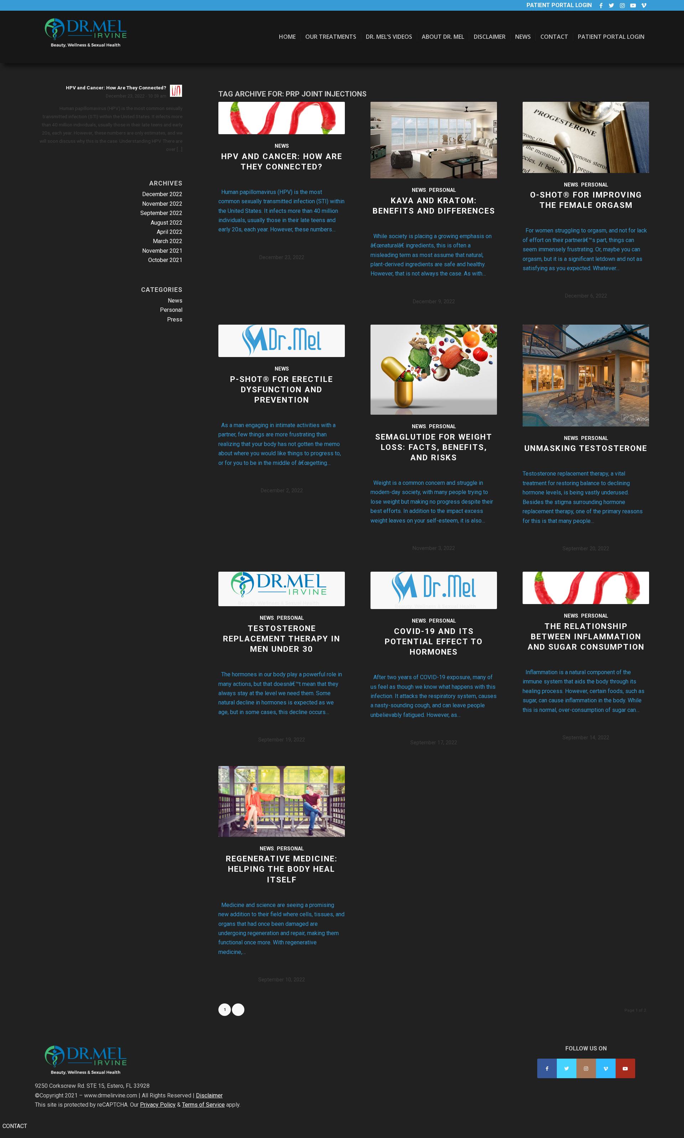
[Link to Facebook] (601, 5)
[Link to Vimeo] (643, 5)
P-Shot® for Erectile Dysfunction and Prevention (281, 389)
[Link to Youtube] (633, 5)
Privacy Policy (158, 1104)
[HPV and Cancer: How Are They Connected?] (281, 118)
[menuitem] (287, 37)
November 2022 (162, 203)
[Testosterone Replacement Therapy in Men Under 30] (281, 589)
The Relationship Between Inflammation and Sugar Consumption (586, 636)
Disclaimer (209, 1095)
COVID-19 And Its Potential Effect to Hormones (434, 641)
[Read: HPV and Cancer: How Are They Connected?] (176, 90)
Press (174, 319)
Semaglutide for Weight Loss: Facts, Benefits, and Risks (433, 447)
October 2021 (165, 260)
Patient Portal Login (559, 5)
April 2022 (169, 232)
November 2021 (162, 250)
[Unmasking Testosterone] (586, 375)
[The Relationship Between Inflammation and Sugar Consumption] (586, 588)
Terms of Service (203, 1104)
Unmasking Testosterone (585, 448)
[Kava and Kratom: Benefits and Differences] (433, 140)
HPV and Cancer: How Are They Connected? (116, 87)
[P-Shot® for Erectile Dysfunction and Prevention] (281, 341)
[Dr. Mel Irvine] (88, 44)
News (282, 146)
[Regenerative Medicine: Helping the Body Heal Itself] (281, 801)
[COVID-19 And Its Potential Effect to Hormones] (433, 590)
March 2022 (167, 241)
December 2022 (162, 194)
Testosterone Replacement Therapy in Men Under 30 (281, 639)
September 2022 (161, 213)
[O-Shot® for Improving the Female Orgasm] (586, 137)
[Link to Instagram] (622, 5)
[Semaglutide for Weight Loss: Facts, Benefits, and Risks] (433, 370)
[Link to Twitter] (611, 5)
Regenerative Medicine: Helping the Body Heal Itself (282, 869)
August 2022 (166, 222)
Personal (442, 190)
